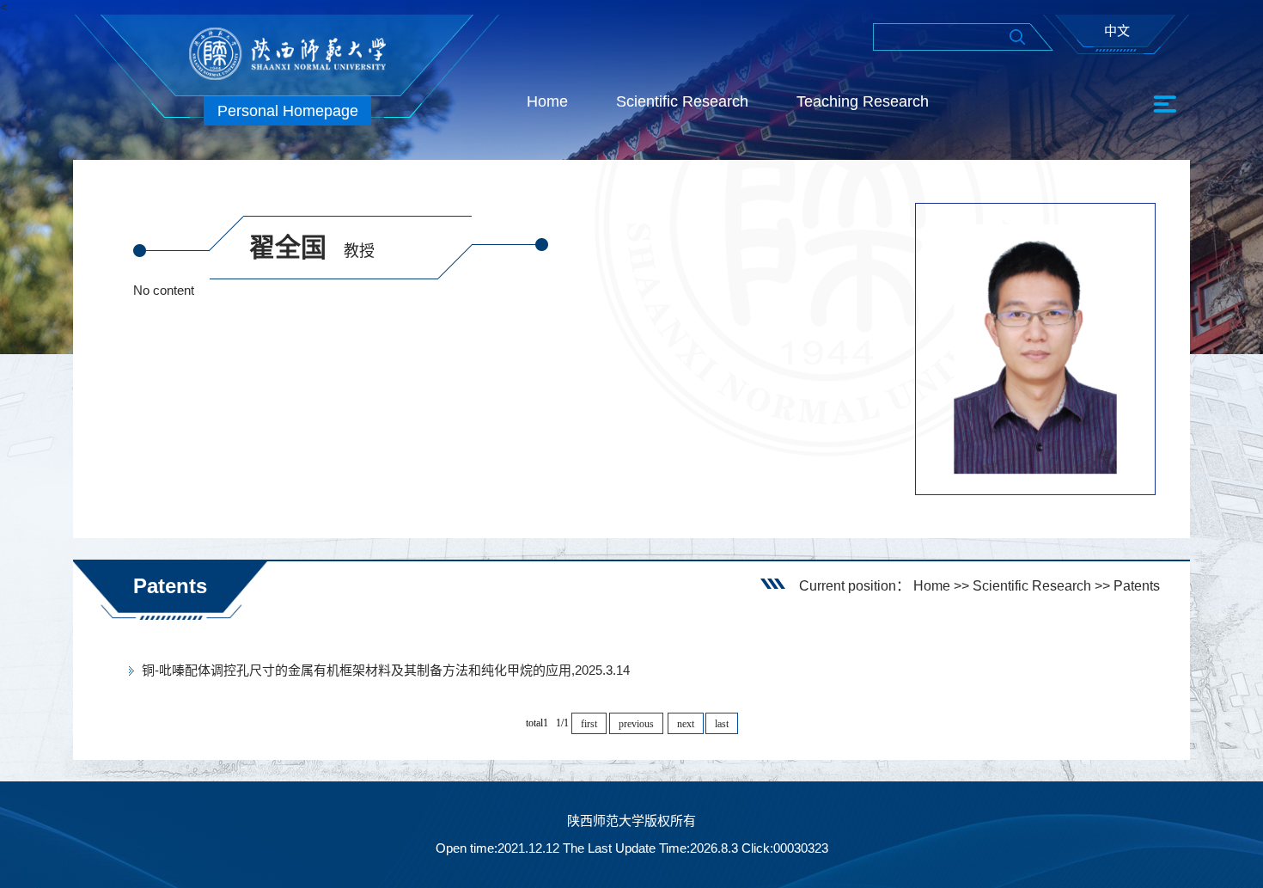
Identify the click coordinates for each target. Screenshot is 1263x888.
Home (547, 101)
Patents (1137, 586)
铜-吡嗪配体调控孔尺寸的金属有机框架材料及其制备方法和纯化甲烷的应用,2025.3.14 (386, 670)
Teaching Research (862, 101)
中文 (1117, 30)
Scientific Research (682, 101)
